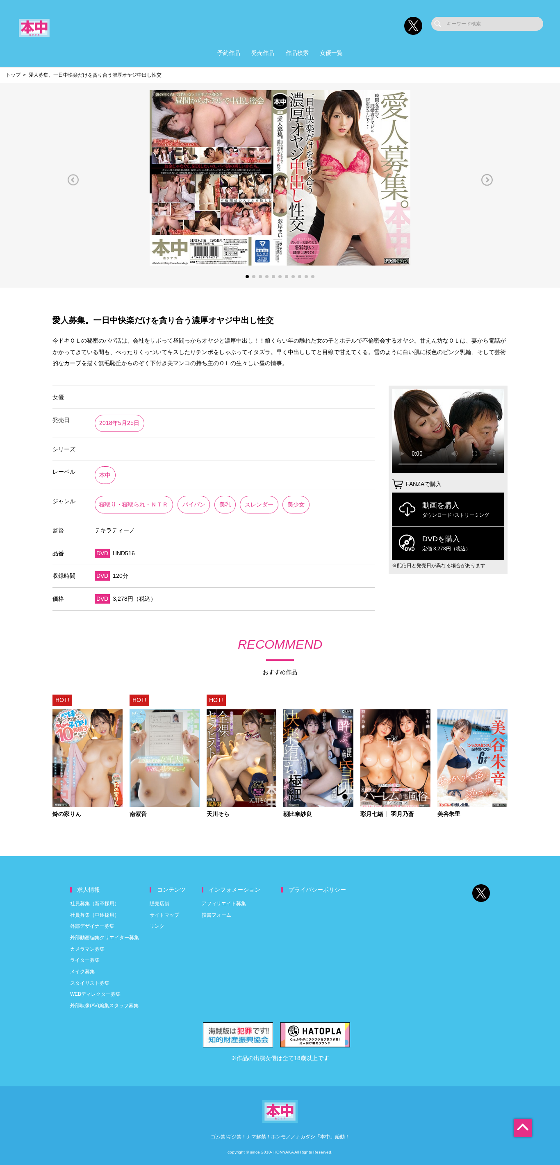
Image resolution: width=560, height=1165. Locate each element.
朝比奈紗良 (297, 814)
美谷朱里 (448, 814)
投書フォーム (216, 915)
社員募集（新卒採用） (94, 903)
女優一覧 (331, 53)
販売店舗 (159, 903)
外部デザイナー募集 (92, 926)
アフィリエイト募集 (224, 903)
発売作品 (262, 53)
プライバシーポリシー (317, 890)
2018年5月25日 (119, 423)
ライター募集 (85, 960)
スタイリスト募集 (89, 983)
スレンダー (259, 505)
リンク (157, 926)
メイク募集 (82, 971)
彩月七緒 (371, 814)
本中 (105, 475)
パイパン (193, 505)
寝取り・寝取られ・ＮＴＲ (133, 505)
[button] (73, 179)
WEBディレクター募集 (95, 994)
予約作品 (228, 53)
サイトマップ (164, 915)
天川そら (218, 814)
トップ (13, 75)
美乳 (225, 505)
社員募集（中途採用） (94, 915)
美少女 (296, 505)
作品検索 (297, 53)
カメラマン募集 (87, 949)
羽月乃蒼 (402, 814)
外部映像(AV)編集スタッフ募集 (104, 1005)
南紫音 (138, 814)
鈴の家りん (66, 814)
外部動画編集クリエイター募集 (104, 937)
